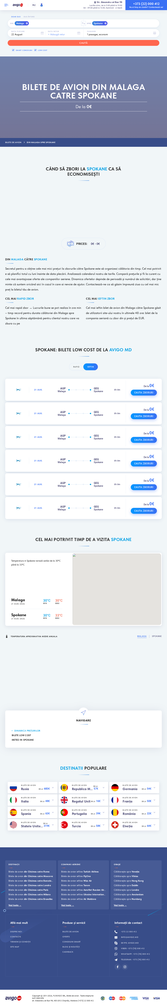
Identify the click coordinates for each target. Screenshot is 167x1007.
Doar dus (15, 17)
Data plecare (18, 31)
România (129, 814)
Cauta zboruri (143, 392)
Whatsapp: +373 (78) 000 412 (135, 954)
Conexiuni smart (71, 942)
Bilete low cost (21, 735)
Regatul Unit (81, 801)
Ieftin (90, 367)
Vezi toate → (14, 905)
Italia (25, 801)
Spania (26, 814)
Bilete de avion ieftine (80, 871)
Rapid (76, 367)
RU (34, 5)
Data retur (53, 31)
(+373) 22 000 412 (86, 1000)
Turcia (76, 826)
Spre (89, 23)
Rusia (25, 789)
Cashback (67, 952)
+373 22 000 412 (128, 932)
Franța (127, 801)
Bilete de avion (28, 871)
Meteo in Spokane (23, 740)
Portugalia (79, 814)
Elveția (127, 826)
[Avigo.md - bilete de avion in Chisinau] (13, 998)
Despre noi (16, 932)
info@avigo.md (129, 937)
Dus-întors (29, 17)
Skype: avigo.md (129, 943)
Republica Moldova (82, 789)
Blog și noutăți (71, 947)
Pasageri (91, 31)
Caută (83, 43)
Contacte (15, 937)
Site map (14, 947)
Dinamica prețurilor (27, 730)
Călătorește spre (126, 871)
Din (12, 23)
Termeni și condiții (20, 942)
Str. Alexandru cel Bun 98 (109, 2)
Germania (130, 789)
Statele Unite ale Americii (32, 826)
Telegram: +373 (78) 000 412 (135, 959)
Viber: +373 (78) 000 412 (132, 948)
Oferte (66, 937)
